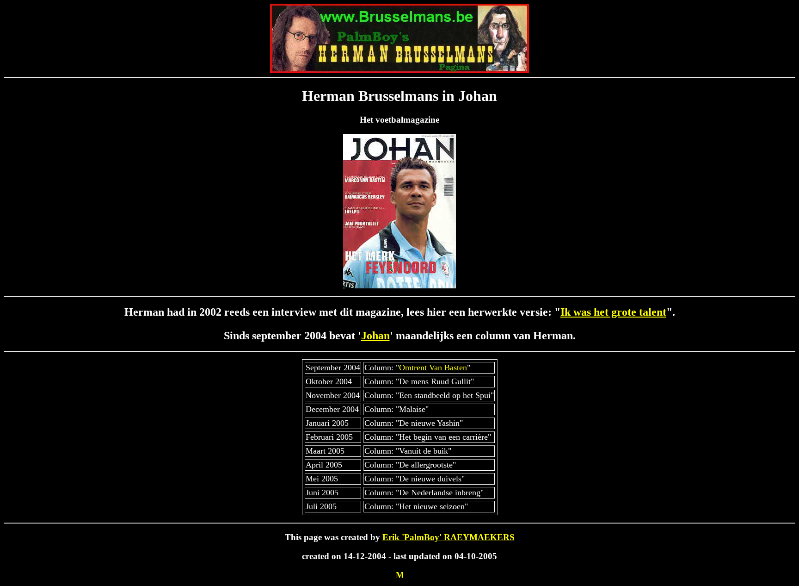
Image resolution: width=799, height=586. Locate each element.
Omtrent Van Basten (433, 367)
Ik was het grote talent (613, 312)
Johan (375, 336)
